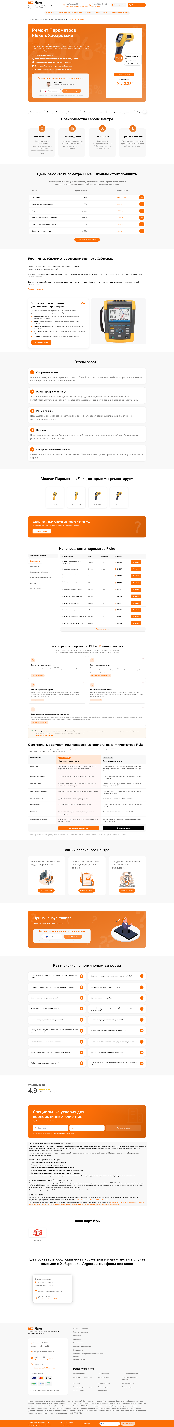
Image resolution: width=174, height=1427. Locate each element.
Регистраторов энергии (82, 1377)
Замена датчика (71, 1204)
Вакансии (88, 13)
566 (84, 1200)
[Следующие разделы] (145, 112)
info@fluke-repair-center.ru (44, 1352)
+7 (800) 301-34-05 (99, 4)
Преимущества (35, 112)
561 (107, 1200)
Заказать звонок (137, 5)
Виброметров (103, 1387)
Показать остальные (103, 629)
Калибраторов (79, 1374)
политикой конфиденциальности (75, 95)
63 (75, 1200)
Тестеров (76, 1383)
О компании (50, 13)
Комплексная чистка (117, 1202)
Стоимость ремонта (80, 1328)
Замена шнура (60, 1204)
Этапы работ (88, 112)
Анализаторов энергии (131, 1374)
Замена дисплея (83, 1204)
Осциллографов (104, 1383)
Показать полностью (36, 289)
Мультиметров (103, 1377)
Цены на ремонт (124, 75)
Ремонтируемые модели (82, 1346)
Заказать (136, 562)
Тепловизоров (103, 1374)
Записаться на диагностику (44, 735)
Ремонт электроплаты (46, 1204)
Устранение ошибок (132, 1202)
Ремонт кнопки (115, 1204)
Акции (128, 112)
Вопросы (140, 112)
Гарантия (59, 112)
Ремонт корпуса (95, 1204)
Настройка (105, 1204)
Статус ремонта (119, 5)
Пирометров (127, 1387)
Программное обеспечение (40, 572)
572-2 (91, 1200)
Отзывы (105, 13)
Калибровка (34, 567)
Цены (48, 112)
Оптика (33, 583)
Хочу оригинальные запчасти (79, 828)
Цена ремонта (77, 13)
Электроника (35, 561)
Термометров (78, 1390)
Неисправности (115, 112)
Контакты (97, 13)
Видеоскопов (103, 1390)
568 (87, 1200)
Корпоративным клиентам (119, 13)
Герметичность (35, 589)
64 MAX (79, 1200)
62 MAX (96, 1200)
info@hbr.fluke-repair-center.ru (50, 1291)
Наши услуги (78, 1350)
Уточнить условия (41, 342)
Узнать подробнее (46, 890)
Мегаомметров (128, 1383)
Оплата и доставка (80, 1332)
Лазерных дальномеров (82, 1387)
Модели (101, 112)
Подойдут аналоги (123, 828)
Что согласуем (73, 112)
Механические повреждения (40, 578)
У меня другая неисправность (87, 239)
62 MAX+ (102, 1200)
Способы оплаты (79, 1360)
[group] (37, 1234)
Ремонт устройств (64, 13)
